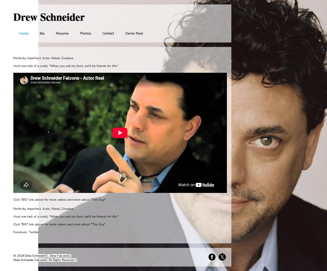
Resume (62, 33)
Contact (108, 33)
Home (23, 33)
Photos (85, 33)
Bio (42, 33)
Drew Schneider (49, 16)
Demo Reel (134, 33)
